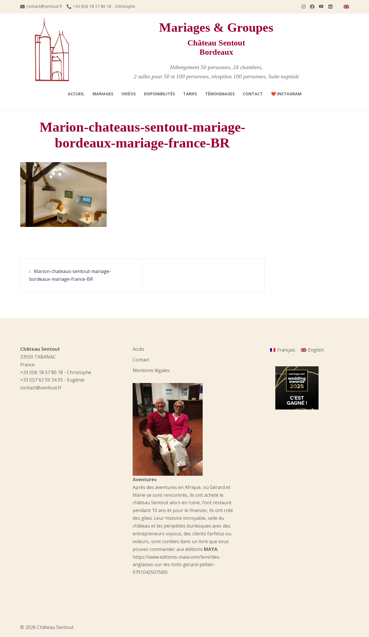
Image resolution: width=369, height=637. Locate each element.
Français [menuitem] (286, 350)
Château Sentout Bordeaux (216, 47)
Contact (253, 93)
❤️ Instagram (286, 93)
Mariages (103, 93)
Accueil (76, 93)
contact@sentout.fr (44, 6)
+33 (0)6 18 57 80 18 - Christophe (104, 6)
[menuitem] (346, 6)
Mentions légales (151, 370)
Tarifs (190, 93)
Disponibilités (159, 93)
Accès (138, 349)
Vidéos (128, 93)
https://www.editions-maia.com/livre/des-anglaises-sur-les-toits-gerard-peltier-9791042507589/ (177, 565)
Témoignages (220, 93)
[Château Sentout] (52, 49)
